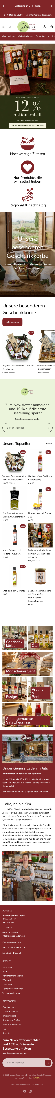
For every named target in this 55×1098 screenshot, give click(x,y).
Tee (4, 1028)
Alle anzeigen (12, 322)
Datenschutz (8, 984)
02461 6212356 (15, 15)
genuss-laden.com (17, 1075)
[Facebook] (25, 1091)
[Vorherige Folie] (3, 6)
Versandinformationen (13, 975)
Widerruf (6, 980)
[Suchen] (10, 26)
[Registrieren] (48, 428)
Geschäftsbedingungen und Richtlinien (27, 1084)
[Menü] (3, 26)
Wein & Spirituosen (11, 1024)
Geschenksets (8, 36)
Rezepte (6, 1033)
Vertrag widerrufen (11, 993)
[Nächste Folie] (51, 6)
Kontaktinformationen (12, 988)
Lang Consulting (25, 1078)
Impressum (7, 967)
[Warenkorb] (51, 26)
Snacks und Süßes (11, 1020)
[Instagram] (30, 1091)
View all (49, 443)
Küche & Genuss (25, 36)
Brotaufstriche (42, 36)
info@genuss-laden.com (40, 15)
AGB (4, 971)
